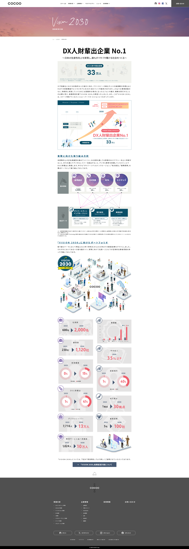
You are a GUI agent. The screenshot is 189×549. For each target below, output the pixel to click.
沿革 (84, 515)
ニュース (98, 3)
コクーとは (63, 3)
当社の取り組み (72, 539)
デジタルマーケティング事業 (61, 518)
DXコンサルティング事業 (60, 505)
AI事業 (57, 515)
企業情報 (79, 3)
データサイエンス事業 (60, 510)
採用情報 (105, 3)
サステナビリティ (89, 3)
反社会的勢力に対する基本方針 (114, 539)
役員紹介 (85, 518)
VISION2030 (85, 510)
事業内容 (70, 3)
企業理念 (85, 505)
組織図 (84, 521)
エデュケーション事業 (60, 523)
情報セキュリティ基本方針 (101, 539)
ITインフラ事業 (58, 521)
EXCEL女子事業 (59, 508)
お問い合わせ (180, 4)
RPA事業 (57, 513)
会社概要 (85, 513)
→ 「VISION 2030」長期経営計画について (94, 464)
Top (53, 39)
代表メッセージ (86, 508)
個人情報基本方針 (90, 539)
